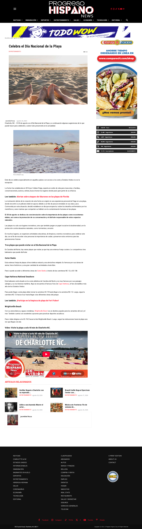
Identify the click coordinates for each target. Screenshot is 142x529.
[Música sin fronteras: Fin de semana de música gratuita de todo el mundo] (56, 407)
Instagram (58, 520)
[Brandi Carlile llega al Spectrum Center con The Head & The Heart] (56, 393)
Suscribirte (131, 151)
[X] (118, 9)
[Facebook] (111, 9)
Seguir (133, 132)
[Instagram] (113, 9)
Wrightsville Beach (41, 311)
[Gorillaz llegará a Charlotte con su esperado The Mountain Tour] (11, 393)
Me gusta (132, 127)
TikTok (71, 520)
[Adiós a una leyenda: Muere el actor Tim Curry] (11, 407)
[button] (127, 20)
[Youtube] (121, 9)
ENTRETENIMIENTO (15, 51)
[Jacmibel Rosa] (12, 420)
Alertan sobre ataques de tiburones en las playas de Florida (43, 196)
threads (102, 520)
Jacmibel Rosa (10, 121)
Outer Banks (41, 271)
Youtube (90, 520)
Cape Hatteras (63, 284)
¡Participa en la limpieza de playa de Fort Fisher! (38, 300)
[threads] (123, 9)
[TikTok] (116, 9)
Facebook (45, 520)
